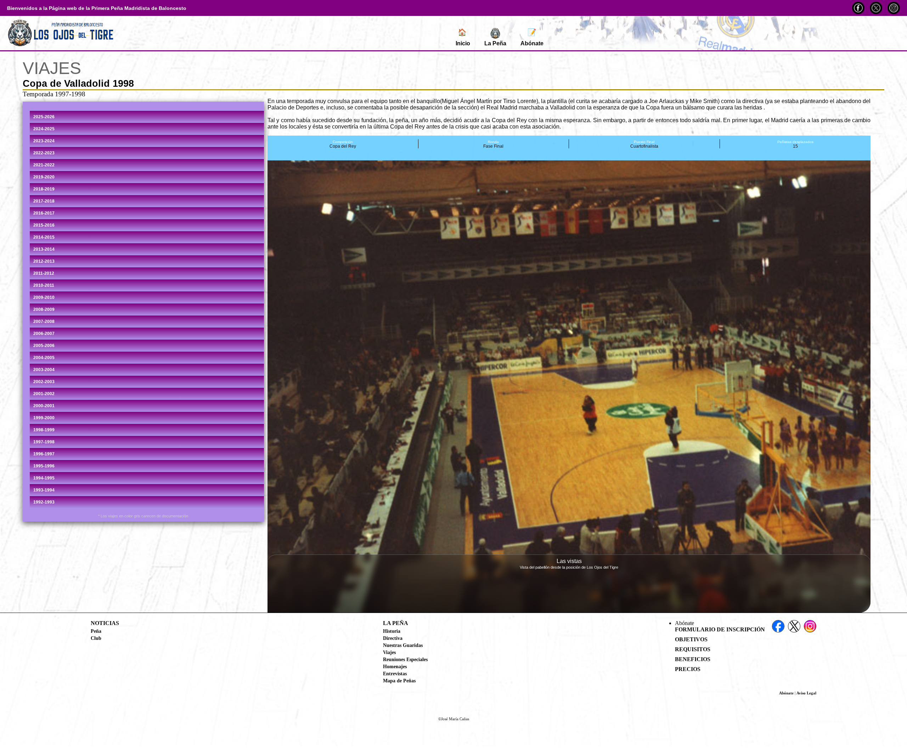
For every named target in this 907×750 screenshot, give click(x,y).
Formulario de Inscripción (720, 629)
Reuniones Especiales (405, 659)
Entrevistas (395, 673)
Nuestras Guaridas (403, 645)
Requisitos (692, 649)
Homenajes (395, 666)
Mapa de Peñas (399, 680)
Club (96, 638)
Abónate (531, 37)
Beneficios (692, 659)
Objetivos (691, 639)
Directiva (392, 638)
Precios (687, 669)
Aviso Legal (806, 693)
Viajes (389, 652)
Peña (96, 631)
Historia (391, 631)
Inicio (463, 37)
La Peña (495, 43)
